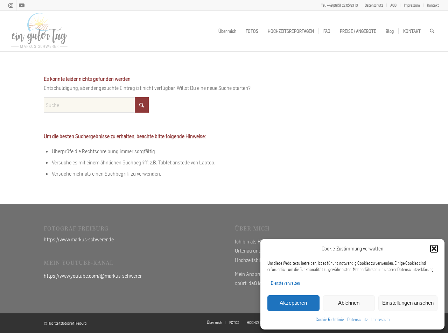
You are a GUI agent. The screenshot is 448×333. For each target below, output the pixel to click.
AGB (393, 5)
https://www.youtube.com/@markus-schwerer (93, 275)
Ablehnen (348, 303)
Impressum (380, 319)
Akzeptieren (293, 303)
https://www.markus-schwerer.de (79, 239)
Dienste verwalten (285, 283)
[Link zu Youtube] (21, 5)
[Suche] (432, 31)
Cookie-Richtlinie (330, 319)
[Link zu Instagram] (11, 5)
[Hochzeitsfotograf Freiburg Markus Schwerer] (39, 31)
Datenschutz (357, 319)
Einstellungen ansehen (408, 303)
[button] (434, 248)
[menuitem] (374, 5)
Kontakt (433, 5)
